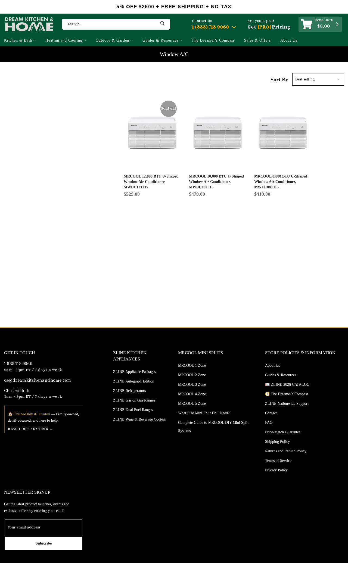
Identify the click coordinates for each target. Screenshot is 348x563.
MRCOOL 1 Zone (192, 365)
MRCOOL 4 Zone (192, 394)
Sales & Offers (257, 40)
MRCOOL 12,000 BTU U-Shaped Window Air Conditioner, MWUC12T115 (151, 181)
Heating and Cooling (63, 40)
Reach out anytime (28, 429)
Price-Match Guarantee (282, 432)
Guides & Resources (160, 40)
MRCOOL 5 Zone (192, 404)
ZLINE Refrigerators (129, 391)
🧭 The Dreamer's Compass (286, 394)
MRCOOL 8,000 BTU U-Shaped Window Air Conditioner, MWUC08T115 (280, 181)
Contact (271, 413)
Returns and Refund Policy (285, 451)
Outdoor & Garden (112, 40)
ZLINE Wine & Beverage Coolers (139, 419)
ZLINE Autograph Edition (133, 381)
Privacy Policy (276, 470)
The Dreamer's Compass (213, 40)
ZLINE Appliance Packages (134, 372)
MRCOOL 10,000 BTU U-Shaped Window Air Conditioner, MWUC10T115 (216, 181)
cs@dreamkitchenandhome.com (37, 381)
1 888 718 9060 (18, 364)
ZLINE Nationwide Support (287, 404)
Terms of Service (278, 461)
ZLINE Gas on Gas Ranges (134, 400)
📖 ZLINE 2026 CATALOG (287, 384)
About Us (288, 40)
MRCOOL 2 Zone (192, 375)
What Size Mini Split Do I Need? (203, 413)
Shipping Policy (277, 442)
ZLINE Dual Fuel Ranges (133, 410)
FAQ (268, 423)
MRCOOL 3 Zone (192, 384)
